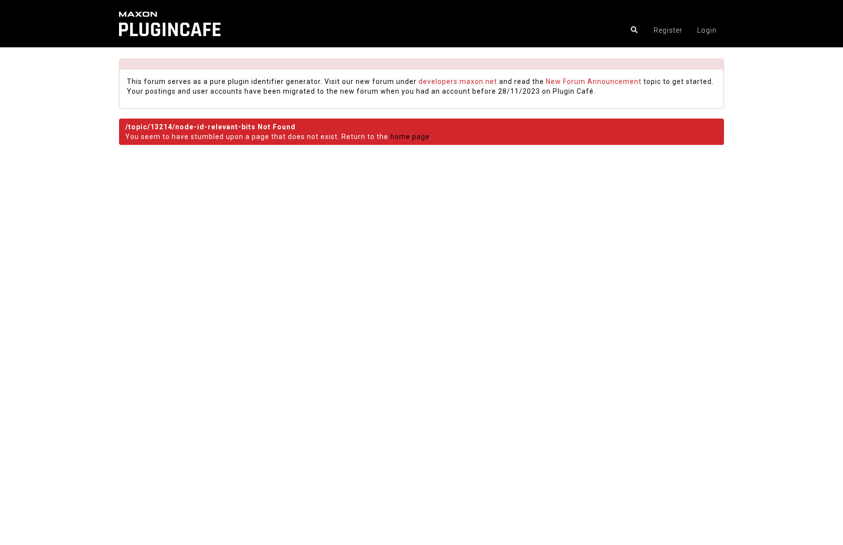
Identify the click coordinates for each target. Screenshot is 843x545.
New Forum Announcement (594, 81)
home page (410, 137)
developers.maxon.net (458, 81)
